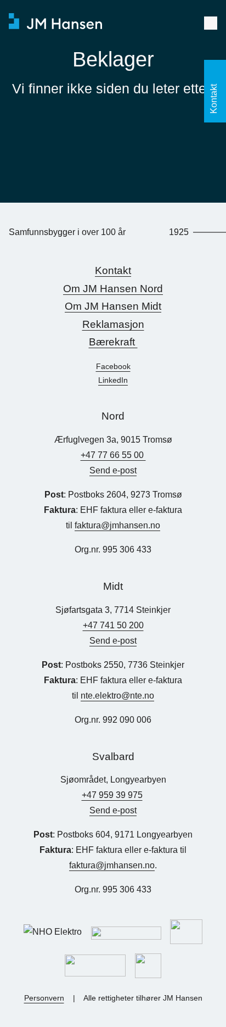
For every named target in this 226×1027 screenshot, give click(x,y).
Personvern (44, 997)
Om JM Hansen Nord (113, 288)
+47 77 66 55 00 (113, 455)
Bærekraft (113, 342)
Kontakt (113, 270)
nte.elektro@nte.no (117, 695)
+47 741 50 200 (113, 625)
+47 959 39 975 (112, 795)
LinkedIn (113, 380)
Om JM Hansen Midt (113, 306)
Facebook (113, 366)
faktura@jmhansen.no (117, 525)
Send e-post (113, 470)
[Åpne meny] (210, 23)
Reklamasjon (113, 324)
